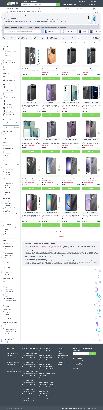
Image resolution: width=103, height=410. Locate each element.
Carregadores (61, 357)
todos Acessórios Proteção (11, 51)
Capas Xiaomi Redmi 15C (45, 380)
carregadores (53, 246)
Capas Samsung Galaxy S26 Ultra (30, 362)
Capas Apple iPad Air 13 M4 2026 (47, 373)
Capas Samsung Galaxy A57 (28, 378)
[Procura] (58, 4)
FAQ (8, 351)
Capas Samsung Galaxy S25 (28, 364)
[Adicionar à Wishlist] (38, 48)
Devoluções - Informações (13, 362)
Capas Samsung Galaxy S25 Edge (30, 371)
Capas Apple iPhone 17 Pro (45, 366)
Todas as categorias (12, 8)
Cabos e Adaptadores (63, 362)
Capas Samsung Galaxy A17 (28, 387)
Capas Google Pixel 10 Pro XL (29, 398)
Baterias (60, 364)
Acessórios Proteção (31, 11)
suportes (59, 246)
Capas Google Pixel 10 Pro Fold (29, 391)
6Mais (4, 216)
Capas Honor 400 (43, 391)
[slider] (3, 125)
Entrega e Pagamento (12, 360)
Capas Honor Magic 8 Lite (45, 395)
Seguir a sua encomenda (12, 353)
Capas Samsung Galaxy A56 (28, 375)
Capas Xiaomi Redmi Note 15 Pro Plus (48, 389)
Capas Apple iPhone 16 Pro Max (46, 357)
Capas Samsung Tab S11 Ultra (29, 351)
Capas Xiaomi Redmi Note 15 (46, 382)
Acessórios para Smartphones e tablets (16, 11)
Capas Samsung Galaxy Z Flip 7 (29, 353)
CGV (8, 366)
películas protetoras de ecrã (43, 246)
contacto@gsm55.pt (80, 360)
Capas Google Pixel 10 (27, 396)
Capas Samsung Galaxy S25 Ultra (30, 369)
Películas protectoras (10, 58)
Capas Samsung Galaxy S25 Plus (29, 366)
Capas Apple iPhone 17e (44, 362)
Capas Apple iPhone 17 (44, 359)
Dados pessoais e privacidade (14, 371)
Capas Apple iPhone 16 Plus (45, 353)
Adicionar (31, 78)
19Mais (4, 69)
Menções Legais (10, 369)
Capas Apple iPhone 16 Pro (45, 355)
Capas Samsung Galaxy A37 (29, 382)
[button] (51, 72)
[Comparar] (36, 48)
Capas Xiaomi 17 (43, 375)
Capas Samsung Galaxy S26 (28, 357)
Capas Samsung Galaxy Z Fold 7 (29, 355)
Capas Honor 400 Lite (44, 393)
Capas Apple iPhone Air (44, 364)
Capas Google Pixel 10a (27, 393)
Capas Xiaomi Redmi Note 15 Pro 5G (47, 384)
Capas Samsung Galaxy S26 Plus (29, 360)
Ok (92, 353)
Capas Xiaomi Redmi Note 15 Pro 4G (47, 386)
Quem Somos (10, 355)
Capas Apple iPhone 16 (44, 348)
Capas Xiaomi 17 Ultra (44, 377)
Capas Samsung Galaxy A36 (29, 380)
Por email (35, 1)
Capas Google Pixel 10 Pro (28, 400)
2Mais (4, 236)
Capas (39, 11)
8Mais (4, 194)
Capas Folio (7, 55)
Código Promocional (11, 364)
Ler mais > (64, 21)
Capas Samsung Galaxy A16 (28, 389)
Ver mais (61, 236)
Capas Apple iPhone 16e (44, 350)
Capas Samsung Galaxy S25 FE (29, 373)
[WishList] (84, 4)
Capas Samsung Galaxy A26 (28, 384)
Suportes (60, 360)
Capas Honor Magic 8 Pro (45, 398)
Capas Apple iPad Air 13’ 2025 (46, 371)
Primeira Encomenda (11, 357)
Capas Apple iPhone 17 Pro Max (46, 368)
